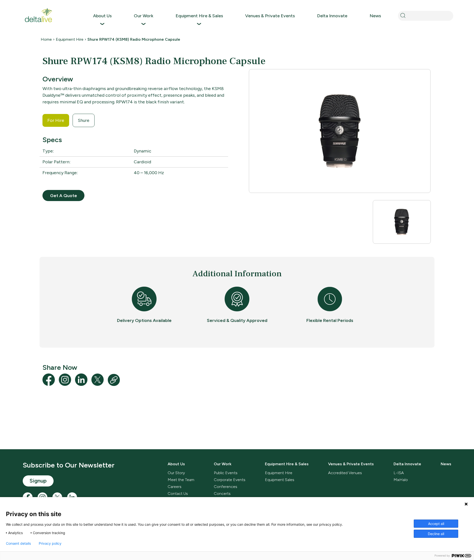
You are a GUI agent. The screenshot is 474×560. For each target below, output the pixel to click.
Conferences (225, 486)
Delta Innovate (332, 16)
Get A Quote (63, 195)
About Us (102, 16)
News (375, 16)
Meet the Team (181, 479)
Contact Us (178, 493)
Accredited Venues (345, 472)
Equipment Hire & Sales (199, 16)
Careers (174, 486)
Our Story (176, 472)
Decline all (436, 534)
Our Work (143, 16)
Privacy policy (50, 543)
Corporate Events (229, 479)
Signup (38, 480)
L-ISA (399, 472)
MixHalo (401, 479)
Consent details (18, 543)
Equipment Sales (279, 479)
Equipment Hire (69, 39)
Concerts (222, 493)
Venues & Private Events (270, 16)
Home (46, 39)
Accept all (436, 524)
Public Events (225, 472)
